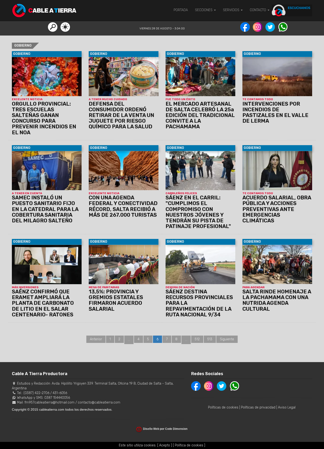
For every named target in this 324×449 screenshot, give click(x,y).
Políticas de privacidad (258, 407)
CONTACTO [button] (258, 10)
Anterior (96, 339)
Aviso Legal (287, 407)
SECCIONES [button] (204, 10)
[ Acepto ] (164, 445)
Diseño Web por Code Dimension (165, 429)
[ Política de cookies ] (189, 445)
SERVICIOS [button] (231, 10)
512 (197, 339)
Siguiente (227, 339)
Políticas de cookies (223, 407)
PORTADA (181, 10)
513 (209, 339)
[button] (52, 26)
